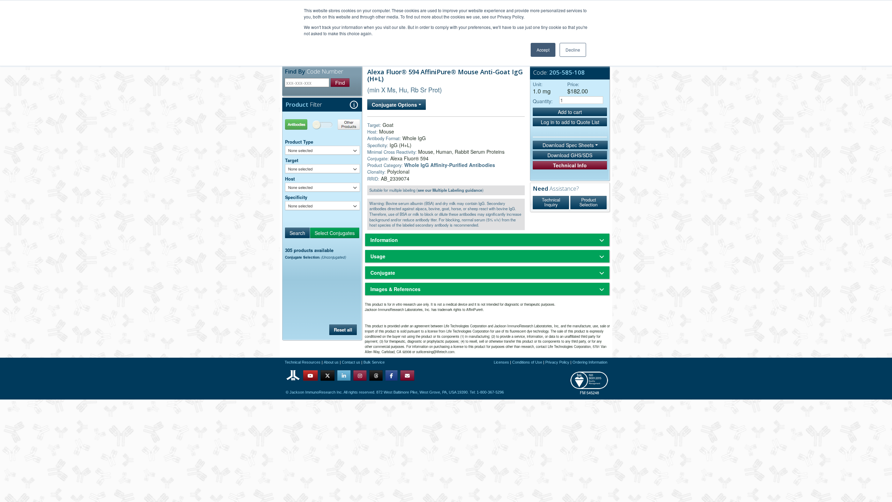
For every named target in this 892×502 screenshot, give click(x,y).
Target (291, 160)
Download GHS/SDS (569, 155)
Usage (377, 256)
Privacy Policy (557, 362)
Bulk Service (374, 362)
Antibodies (304, 124)
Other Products (341, 124)
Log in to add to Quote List (570, 122)
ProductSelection (588, 202)
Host (290, 179)
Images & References (395, 289)
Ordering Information (589, 362)
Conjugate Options (395, 104)
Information (384, 239)
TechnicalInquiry (551, 202)
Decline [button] (573, 50)
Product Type (299, 142)
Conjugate (382, 272)
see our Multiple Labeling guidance (450, 190)
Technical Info (570, 165)
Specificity (296, 197)
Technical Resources (303, 362)
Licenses (501, 362)
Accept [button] (543, 50)
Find (340, 82)
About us (331, 362)
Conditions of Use (527, 362)
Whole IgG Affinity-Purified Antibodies (449, 164)
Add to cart (570, 111)
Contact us (351, 362)
